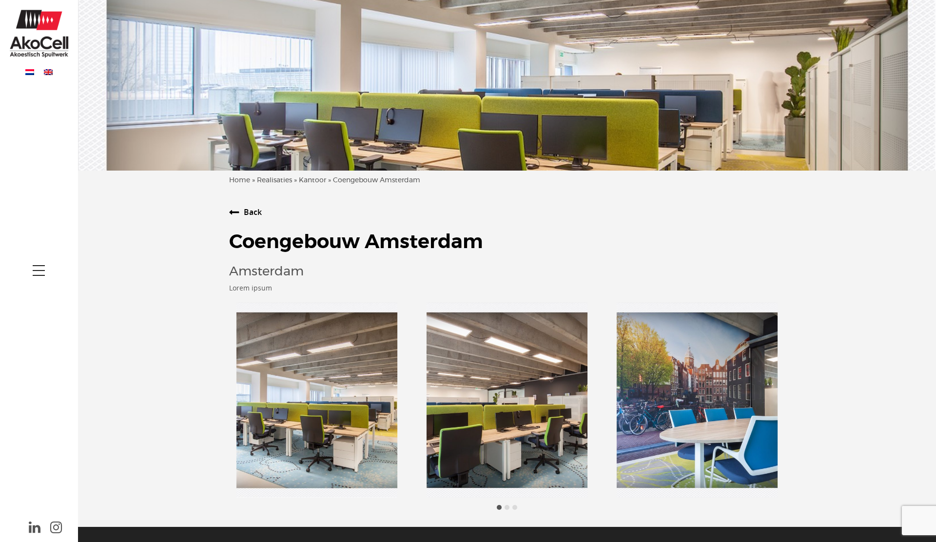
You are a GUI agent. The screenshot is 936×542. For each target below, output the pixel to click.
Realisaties (274, 180)
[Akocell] (39, 31)
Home (239, 180)
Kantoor (312, 180)
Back (253, 212)
